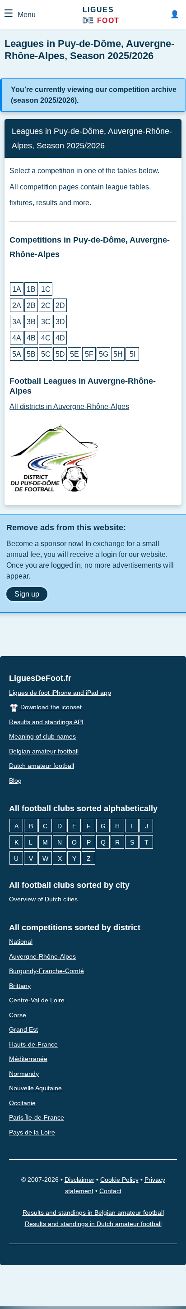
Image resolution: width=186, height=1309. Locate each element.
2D (60, 305)
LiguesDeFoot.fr (40, 678)
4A (16, 338)
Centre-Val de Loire (37, 1000)
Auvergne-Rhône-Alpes (42, 956)
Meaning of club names (42, 736)
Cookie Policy (119, 1179)
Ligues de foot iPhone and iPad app (60, 692)
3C (46, 322)
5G (103, 354)
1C (46, 289)
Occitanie (22, 1103)
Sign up (26, 594)
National (21, 941)
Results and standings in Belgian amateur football (93, 1213)
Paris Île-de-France (36, 1117)
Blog (15, 780)
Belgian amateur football (44, 751)
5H (118, 354)
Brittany (20, 985)
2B (31, 305)
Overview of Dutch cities (43, 899)
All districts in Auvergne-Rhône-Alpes (69, 406)
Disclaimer (79, 1179)
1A (16, 289)
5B (31, 354)
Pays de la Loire (32, 1132)
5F (89, 354)
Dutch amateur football (41, 765)
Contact (110, 1190)
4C (46, 338)
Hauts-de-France (33, 1044)
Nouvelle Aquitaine (35, 1088)
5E (74, 354)
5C (46, 354)
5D (60, 354)
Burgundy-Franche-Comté (46, 970)
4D (60, 338)
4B (31, 338)
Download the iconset (50, 707)
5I (132, 354)
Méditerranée (28, 1058)
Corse (17, 1015)
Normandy (24, 1073)
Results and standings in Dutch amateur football (93, 1223)
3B (31, 322)
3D (60, 322)
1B (31, 289)
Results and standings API (46, 722)
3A (16, 322)
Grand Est (23, 1029)
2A (16, 305)
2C (46, 305)
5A (16, 354)
